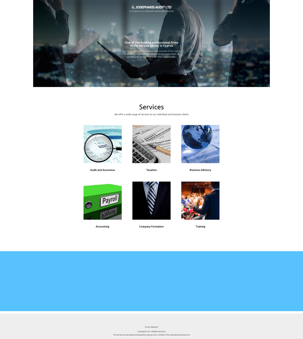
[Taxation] (151, 144)
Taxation (151, 169)
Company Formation (151, 226)
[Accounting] (102, 200)
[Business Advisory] (200, 144)
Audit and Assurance (102, 169)
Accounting (102, 226)
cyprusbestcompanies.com (180, 335)
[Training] (200, 200)
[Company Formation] (151, 200)
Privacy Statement (151, 327)
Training (200, 226)
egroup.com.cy (152, 335)
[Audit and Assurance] (102, 144)
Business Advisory (200, 169)
